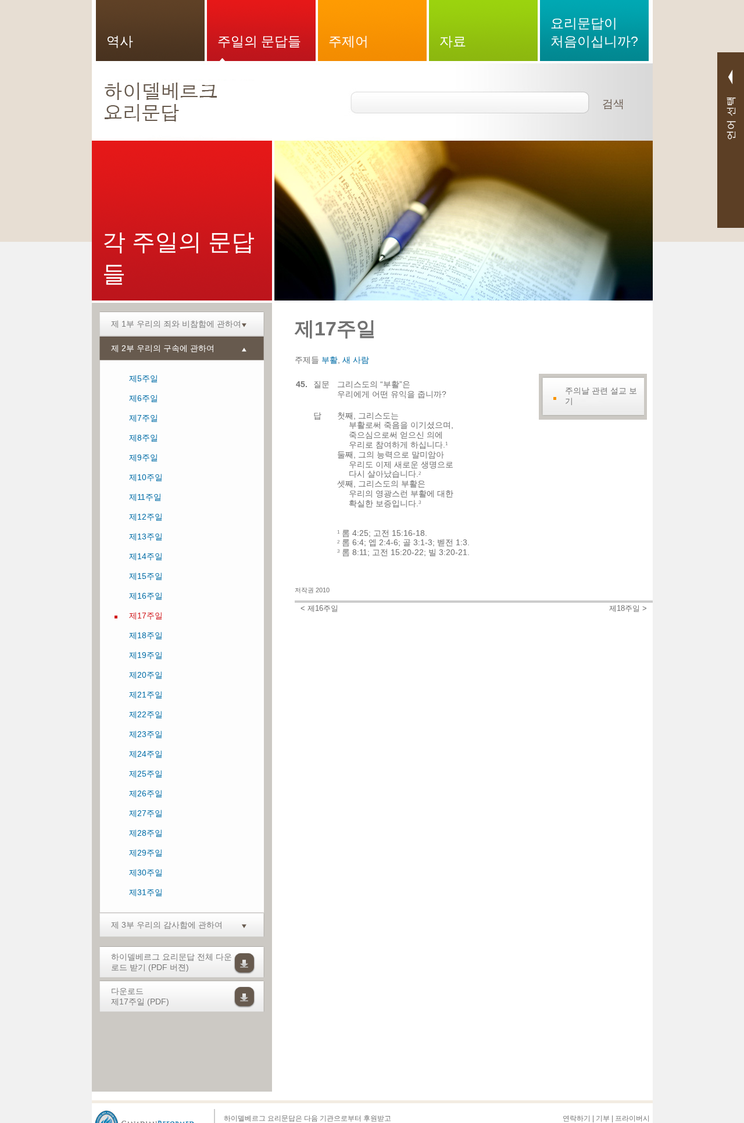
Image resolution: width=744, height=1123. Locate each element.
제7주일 (143, 418)
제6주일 (143, 398)
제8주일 (143, 437)
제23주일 (146, 734)
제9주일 (143, 457)
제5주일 (143, 378)
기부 (603, 1118)
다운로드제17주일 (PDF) (140, 996)
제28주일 (146, 833)
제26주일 (146, 793)
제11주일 (145, 497)
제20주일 (146, 674)
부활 (329, 359)
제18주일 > (628, 609)
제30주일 (146, 872)
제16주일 (146, 595)
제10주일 (146, 477)
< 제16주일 (319, 609)
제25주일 (146, 773)
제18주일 (146, 635)
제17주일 (146, 615)
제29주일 (146, 852)
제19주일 (146, 655)
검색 (613, 104)
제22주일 (146, 714)
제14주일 (146, 556)
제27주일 (146, 813)
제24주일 (146, 754)
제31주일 (146, 892)
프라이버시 (632, 1118)
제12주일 (146, 516)
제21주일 (146, 694)
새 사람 (355, 359)
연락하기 (577, 1118)
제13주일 (146, 536)
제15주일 (146, 576)
